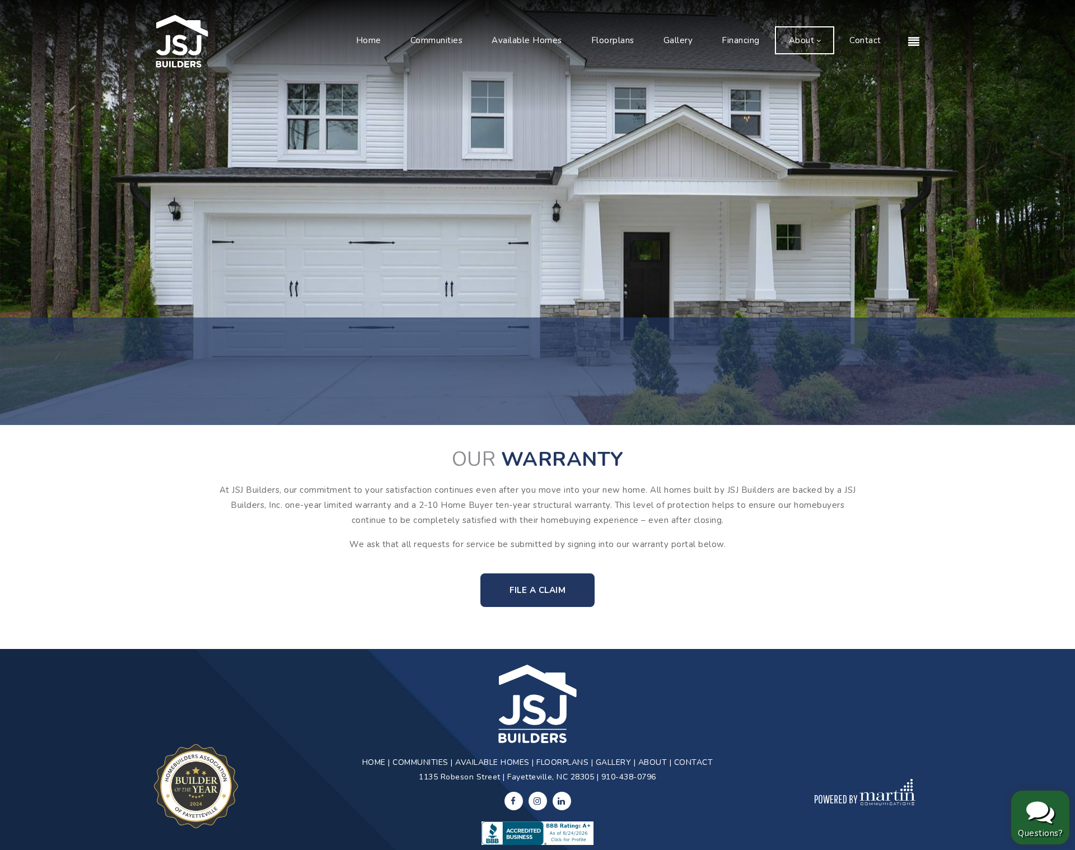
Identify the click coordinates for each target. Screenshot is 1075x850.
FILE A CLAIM (537, 590)
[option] (537, 212)
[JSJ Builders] (182, 40)
